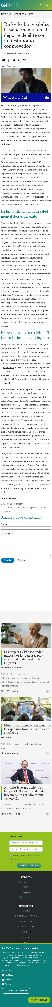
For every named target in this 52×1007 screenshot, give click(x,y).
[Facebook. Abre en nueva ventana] (8, 60)
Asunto (4, 524)
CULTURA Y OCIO (26, 927)
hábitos (37, 744)
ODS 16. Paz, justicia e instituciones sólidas (19, 805)
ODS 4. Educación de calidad (13, 744)
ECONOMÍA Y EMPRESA (12, 668)
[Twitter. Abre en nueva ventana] (14, 60)
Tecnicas (8, 970)
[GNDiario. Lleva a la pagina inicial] (10, 5)
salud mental (43, 508)
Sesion (8, 984)
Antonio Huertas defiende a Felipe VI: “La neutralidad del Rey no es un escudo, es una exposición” (24, 793)
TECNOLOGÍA (26, 921)
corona (12, 808)
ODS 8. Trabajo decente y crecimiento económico (22, 678)
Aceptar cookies (39, 1000)
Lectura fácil (17, 97)
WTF (30, 14)
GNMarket (26, 893)
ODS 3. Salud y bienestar (11, 504)
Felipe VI (4, 808)
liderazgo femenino (9, 686)
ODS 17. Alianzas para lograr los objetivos (19, 508)
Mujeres (41, 682)
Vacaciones (6, 748)
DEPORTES (20, 14)
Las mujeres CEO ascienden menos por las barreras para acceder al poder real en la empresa (24, 657)
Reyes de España (24, 808)
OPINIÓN (26, 943)
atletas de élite (44, 273)
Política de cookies (23, 965)
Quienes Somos (26, 882)
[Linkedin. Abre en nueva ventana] (19, 60)
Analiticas (9, 975)
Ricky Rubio (6, 511)
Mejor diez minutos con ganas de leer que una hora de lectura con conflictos (27, 729)
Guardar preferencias (16, 991)
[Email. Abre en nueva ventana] (3, 60)
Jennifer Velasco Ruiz (10, 814)
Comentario (6, 534)
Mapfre (42, 805)
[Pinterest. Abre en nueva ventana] (24, 60)
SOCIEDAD (6, 738)
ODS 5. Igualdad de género (13, 674)
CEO (48, 682)
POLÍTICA (26, 911)
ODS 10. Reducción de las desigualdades (19, 682)
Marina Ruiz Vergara (18, 54)
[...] (26, 887)
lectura (30, 744)
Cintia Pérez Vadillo (10, 691)
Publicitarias (10, 980)
